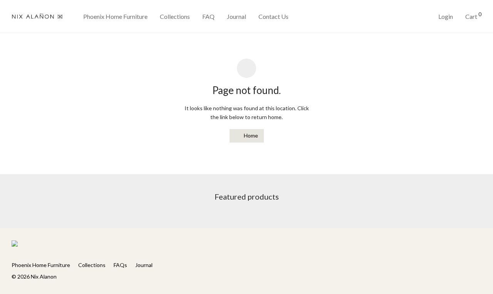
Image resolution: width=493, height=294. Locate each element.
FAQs (120, 265)
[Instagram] (478, 245)
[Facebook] (466, 245)
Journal (236, 16)
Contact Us (273, 16)
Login (445, 16)
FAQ (208, 16)
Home (250, 135)
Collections (175, 16)
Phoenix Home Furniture (115, 16)
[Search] (406, 16)
